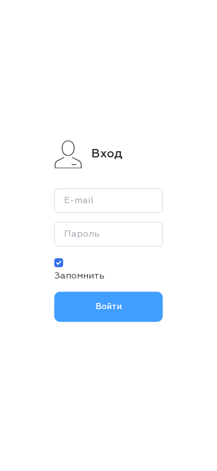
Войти (109, 306)
